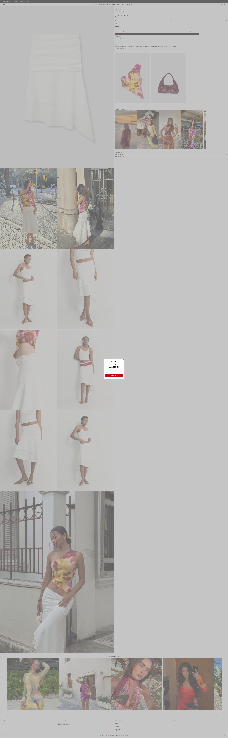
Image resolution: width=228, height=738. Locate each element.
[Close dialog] (123, 360)
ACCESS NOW (114, 376)
